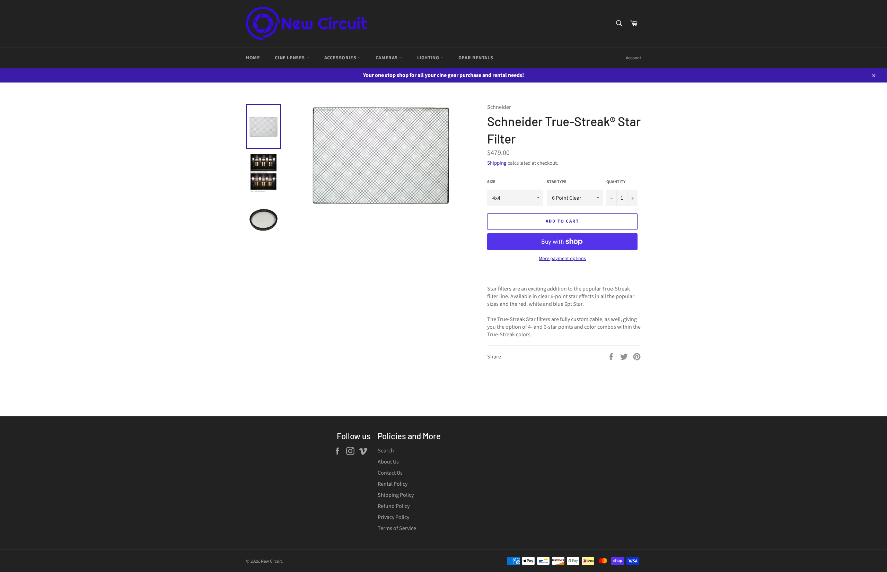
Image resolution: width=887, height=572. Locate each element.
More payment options (562, 258)
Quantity (615, 182)
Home (253, 57)
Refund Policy (394, 506)
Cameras (387, 57)
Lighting (428, 57)
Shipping (497, 163)
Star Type (557, 182)
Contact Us (390, 473)
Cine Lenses (290, 57)
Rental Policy (392, 484)
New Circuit (271, 561)
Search (386, 450)
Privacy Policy (393, 517)
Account (633, 58)
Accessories (341, 57)
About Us (388, 462)
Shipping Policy (396, 495)
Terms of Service (397, 528)
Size (491, 182)
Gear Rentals (475, 57)
